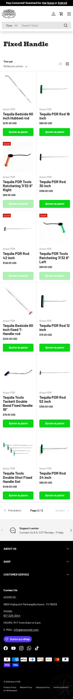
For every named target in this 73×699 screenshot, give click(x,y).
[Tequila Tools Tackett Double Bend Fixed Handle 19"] (18, 372)
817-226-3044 (12, 615)
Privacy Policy (10, 687)
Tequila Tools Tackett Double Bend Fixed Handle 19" (18, 403)
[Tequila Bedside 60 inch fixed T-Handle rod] (18, 301)
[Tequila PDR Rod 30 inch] (54, 157)
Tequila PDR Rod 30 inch (52, 183)
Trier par (8, 61)
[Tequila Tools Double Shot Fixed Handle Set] (18, 448)
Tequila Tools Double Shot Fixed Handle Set (17, 477)
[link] (58, 510)
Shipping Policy (43, 687)
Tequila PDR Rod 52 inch (52, 399)
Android (62, 2)
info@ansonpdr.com (26, 629)
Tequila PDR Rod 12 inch (54, 327)
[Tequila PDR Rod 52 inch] (54, 372)
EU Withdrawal (10, 690)
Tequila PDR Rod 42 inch (16, 255)
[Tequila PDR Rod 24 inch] (54, 448)
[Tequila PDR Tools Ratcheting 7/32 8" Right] (18, 157)
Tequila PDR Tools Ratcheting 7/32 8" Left (54, 257)
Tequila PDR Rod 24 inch (52, 475)
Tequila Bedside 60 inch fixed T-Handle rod (18, 329)
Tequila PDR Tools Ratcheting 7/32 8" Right (18, 185)
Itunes (51, 2)
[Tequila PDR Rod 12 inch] (54, 301)
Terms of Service (60, 687)
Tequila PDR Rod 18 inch (54, 116)
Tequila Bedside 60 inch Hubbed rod (18, 116)
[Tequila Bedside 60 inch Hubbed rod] (18, 89)
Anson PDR (15, 681)
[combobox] (36, 25)
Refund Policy (26, 687)
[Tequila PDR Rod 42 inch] (18, 229)
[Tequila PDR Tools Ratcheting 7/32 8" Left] (54, 229)
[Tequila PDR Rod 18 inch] (54, 89)
